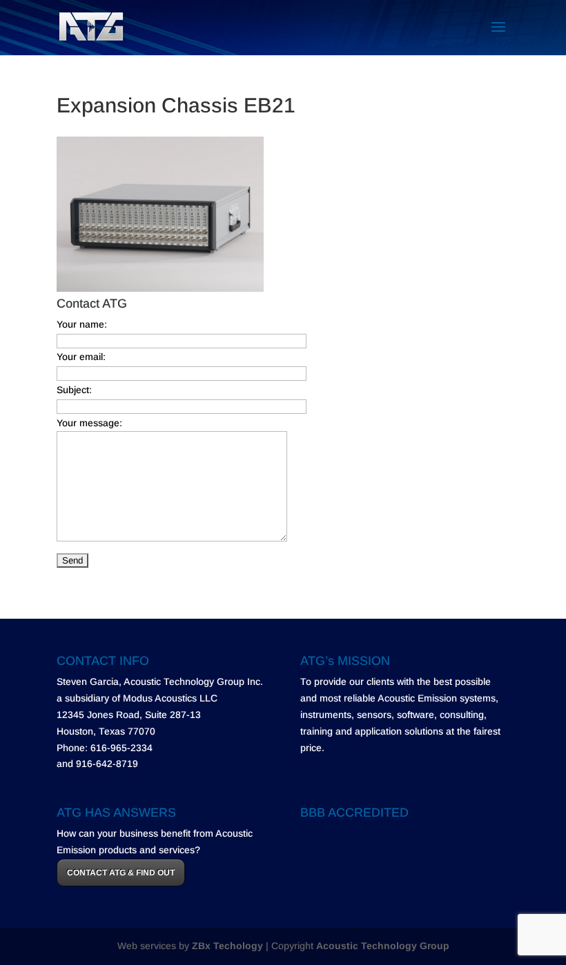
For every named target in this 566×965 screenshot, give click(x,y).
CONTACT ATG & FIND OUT (121, 872)
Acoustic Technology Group (382, 945)
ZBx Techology (227, 945)
